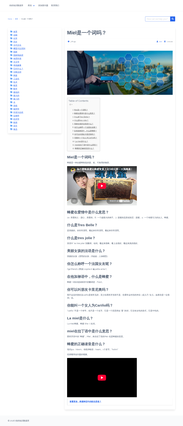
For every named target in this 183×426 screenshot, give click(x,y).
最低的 (16, 92)
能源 (15, 122)
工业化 (16, 79)
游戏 (15, 106)
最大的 (16, 95)
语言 (16, 19)
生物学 (16, 116)
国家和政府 (18, 55)
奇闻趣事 (17, 65)
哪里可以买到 (19, 48)
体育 (15, 32)
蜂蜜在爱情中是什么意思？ (84, 113)
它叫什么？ (18, 69)
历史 (15, 42)
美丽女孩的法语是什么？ (83, 124)
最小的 (16, 99)
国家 (15, 52)
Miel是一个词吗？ (81, 110)
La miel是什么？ (81, 141)
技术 (15, 82)
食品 (15, 129)
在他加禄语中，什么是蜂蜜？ (85, 131)
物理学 (16, 109)
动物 (15, 35)
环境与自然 (18, 112)
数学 (15, 89)
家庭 (15, 75)
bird (160, 41)
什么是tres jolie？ (81, 120)
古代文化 (17, 45)
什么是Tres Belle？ (82, 117)
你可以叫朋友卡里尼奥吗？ (84, 134)
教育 (15, 85)
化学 (15, 38)
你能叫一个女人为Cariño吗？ (85, 138)
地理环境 (17, 58)
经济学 (16, 119)
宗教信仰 (17, 72)
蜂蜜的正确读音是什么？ (84, 148)
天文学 (16, 62)
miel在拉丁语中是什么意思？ (86, 145)
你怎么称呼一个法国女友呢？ (85, 127)
